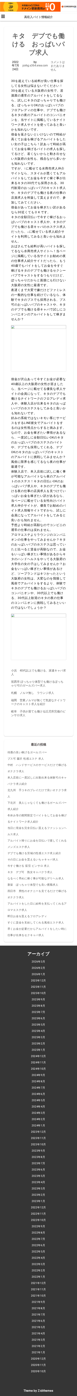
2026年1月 (38, 974)
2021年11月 (38, 1289)
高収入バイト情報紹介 (38, 17)
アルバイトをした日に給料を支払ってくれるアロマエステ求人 (37, 907)
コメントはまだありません (57, 65)
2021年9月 (38, 1302)
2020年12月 (38, 1358)
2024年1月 (38, 1125)
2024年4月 (38, 1106)
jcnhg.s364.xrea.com (35, 65)
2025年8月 (38, 1005)
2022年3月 (38, 1264)
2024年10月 (38, 1068)
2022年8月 (38, 1232)
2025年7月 (38, 1012)
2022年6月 (38, 1245)
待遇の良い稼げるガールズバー (27, 752)
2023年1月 (38, 1201)
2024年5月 (38, 1100)
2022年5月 (38, 1251)
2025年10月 (38, 993)
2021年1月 (38, 1352)
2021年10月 (38, 1295)
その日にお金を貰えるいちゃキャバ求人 (33, 859)
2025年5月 (38, 1024)
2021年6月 (38, 1321)
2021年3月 (38, 1339)
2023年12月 (38, 1131)
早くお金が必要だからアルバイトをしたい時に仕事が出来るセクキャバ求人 (37, 932)
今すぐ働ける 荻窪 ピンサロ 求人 (29, 865)
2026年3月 (38, 961)
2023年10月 (38, 1144)
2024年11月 (38, 1062)
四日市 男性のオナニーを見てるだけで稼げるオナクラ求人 (37, 894)
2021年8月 (38, 1308)
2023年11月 (38, 1138)
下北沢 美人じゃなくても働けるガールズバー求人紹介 (37, 806)
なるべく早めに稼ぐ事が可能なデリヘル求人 (36, 878)
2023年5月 (38, 1176)
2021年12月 (38, 1283)
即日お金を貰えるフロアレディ (27, 916)
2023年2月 (38, 1194)
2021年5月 (38, 1327)
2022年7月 (38, 1239)
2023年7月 (38, 1163)
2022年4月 (38, 1257)
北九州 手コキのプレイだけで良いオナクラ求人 (37, 793)
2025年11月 (38, 986)
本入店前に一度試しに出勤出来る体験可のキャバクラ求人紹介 (37, 781)
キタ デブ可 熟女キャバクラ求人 (30, 872)
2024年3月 (38, 1113)
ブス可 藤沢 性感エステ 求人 (26, 758)
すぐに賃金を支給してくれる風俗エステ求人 (36, 922)
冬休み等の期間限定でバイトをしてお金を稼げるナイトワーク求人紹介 (37, 818)
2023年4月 (38, 1182)
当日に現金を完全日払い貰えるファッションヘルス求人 (37, 831)
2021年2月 (38, 1346)
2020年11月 (38, 1365)
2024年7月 (38, 1087)
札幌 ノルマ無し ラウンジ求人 (32, 693)
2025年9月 (38, 999)
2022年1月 (38, 1276)
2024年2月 (38, 1119)
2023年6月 (38, 1169)
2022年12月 (38, 1207)
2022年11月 (38, 1213)
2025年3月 (38, 1037)
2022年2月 (38, 1270)
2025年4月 (38, 1031)
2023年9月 (38, 1150)
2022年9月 (38, 1226)
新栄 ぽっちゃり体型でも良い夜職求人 (33, 884)
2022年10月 (38, 1220)
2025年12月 (38, 980)
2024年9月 (38, 1075)
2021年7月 (38, 1314)
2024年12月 (38, 1056)
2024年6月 (38, 1094)
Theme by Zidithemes (38, 1390)
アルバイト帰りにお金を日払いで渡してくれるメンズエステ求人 (37, 844)
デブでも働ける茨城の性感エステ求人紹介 (34, 853)
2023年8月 (38, 1157)
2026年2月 (38, 968)
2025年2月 (38, 1043)
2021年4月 (38, 1333)
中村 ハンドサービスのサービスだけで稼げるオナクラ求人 (37, 768)
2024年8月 (38, 1081)
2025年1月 (38, 1050)
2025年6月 (38, 1018)
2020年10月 (38, 1371)
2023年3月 (38, 1188)
